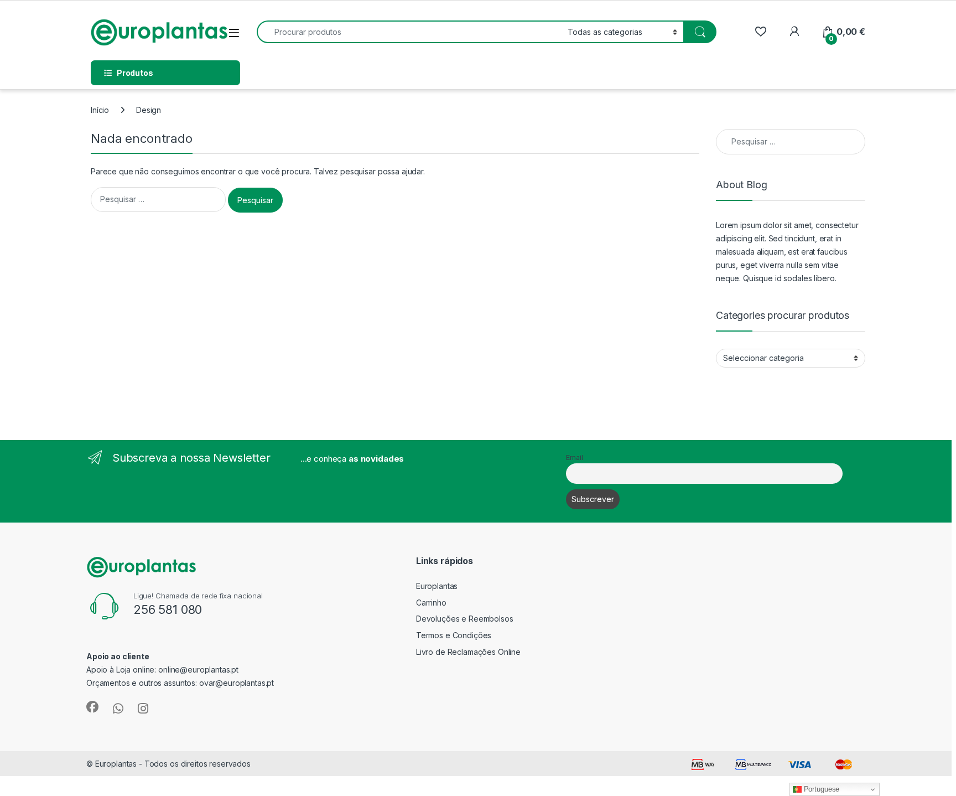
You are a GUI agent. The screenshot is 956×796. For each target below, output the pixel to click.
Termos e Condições (453, 635)
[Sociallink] (92, 707)
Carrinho (431, 602)
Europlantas (437, 586)
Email (574, 457)
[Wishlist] (760, 32)
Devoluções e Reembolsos (464, 618)
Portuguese (820, 789)
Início (100, 110)
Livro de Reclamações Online (468, 652)
